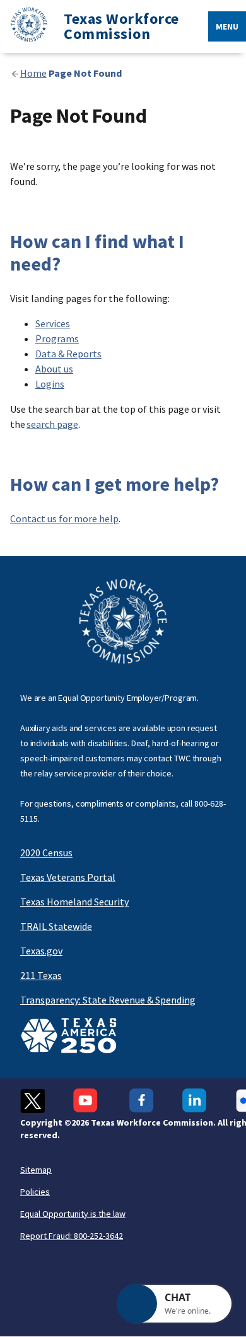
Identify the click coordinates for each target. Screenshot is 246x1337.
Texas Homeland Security (74, 901)
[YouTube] (87, 1100)
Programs (57, 338)
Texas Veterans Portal (67, 877)
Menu (227, 26)
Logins (49, 384)
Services (52, 323)
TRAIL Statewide (56, 926)
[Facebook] (141, 1100)
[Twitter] (32, 1100)
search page (52, 424)
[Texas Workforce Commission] (24, 26)
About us (54, 368)
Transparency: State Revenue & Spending (108, 999)
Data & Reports (68, 353)
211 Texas (41, 975)
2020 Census (46, 852)
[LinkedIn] (194, 1100)
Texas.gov (41, 950)
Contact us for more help (64, 518)
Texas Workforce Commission (121, 26)
